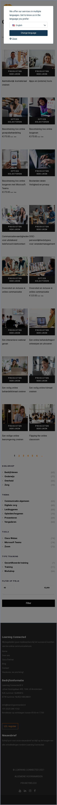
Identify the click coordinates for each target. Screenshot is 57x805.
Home (4, 651)
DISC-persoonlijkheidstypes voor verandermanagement (42, 240)
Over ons (6, 655)
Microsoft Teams (13, 542)
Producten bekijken (15, 72)
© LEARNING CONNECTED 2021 (28, 770)
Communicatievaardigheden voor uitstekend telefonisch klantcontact (15, 240)
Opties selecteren (15, 120)
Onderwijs (9, 476)
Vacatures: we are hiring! (13, 672)
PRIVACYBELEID (28, 783)
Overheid (9, 480)
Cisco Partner (8, 659)
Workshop (9, 571)
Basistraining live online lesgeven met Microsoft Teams (13, 185)
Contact (5, 668)
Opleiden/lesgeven (14, 513)
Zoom (7, 546)
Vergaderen (10, 522)
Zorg (7, 485)
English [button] (19, 25)
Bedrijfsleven (11, 472)
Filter (28, 603)
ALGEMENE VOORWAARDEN (28, 776)
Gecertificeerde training (16, 563)
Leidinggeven (11, 509)
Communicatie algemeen (17, 501)
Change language (28, 33)
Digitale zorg (11, 505)
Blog (4, 664)
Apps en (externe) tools (40, 81)
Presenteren (11, 518)
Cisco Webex (11, 538)
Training (9, 567)
